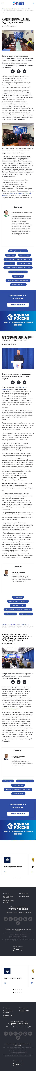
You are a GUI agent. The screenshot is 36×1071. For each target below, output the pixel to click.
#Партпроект (10, 614)
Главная (4, 9)
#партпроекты (18, 785)
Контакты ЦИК (24, 896)
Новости (24, 9)
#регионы (10, 255)
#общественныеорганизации (18, 280)
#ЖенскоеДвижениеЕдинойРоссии (18, 259)
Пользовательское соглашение (18, 936)
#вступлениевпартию (18, 272)
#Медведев (18, 597)
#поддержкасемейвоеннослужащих (18, 267)
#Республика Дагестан (18, 251)
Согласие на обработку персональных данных (18, 941)
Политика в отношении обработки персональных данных (18, 939)
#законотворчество (25, 781)
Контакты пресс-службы (8, 901)
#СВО (10, 263)
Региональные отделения (8, 897)
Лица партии (23, 893)
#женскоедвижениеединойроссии (18, 789)
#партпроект (24, 255)
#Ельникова (18, 276)
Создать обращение (18, 304)
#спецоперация (24, 263)
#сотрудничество (18, 284)
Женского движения (10, 709)
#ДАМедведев (26, 614)
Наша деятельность (14, 9)
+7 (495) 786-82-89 (18, 909)
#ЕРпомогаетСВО (18, 605)
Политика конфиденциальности (18, 937)
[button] (13, 989)
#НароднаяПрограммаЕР (18, 601)
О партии (6, 893)
